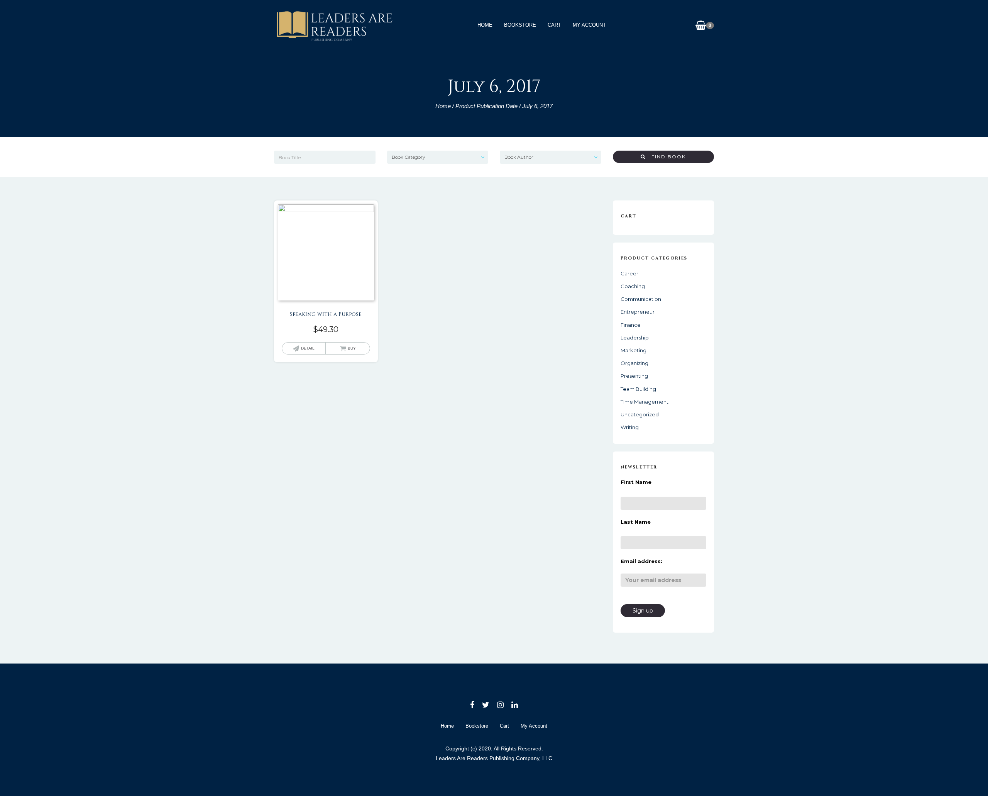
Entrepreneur (638, 312)
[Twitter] (485, 705)
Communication (641, 299)
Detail (308, 348)
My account (589, 25)
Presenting (634, 376)
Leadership (635, 337)
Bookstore (520, 25)
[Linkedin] (514, 705)
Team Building (638, 389)
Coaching (633, 286)
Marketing (633, 350)
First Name (636, 482)
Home (484, 25)
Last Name (636, 522)
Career (629, 273)
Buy (352, 348)
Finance (631, 325)
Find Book (666, 157)
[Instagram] (500, 705)
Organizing (634, 363)
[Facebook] (472, 705)
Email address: (641, 561)
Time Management (644, 402)
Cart (554, 25)
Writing (630, 427)
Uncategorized (640, 414)
